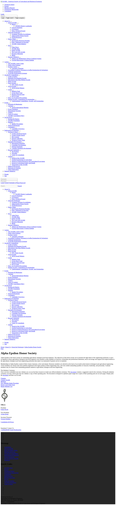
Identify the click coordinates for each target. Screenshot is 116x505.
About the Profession (14, 32)
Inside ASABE (16, 50)
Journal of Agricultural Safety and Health (23, 163)
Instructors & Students (14, 168)
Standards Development (15, 142)
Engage (6, 6)
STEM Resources (17, 37)
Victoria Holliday (6, 419)
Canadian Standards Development (21, 148)
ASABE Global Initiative (19, 44)
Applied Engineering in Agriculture (22, 160)
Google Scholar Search (18, 135)
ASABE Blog (16, 49)
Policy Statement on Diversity (20, 42)
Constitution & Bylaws (7, 422)
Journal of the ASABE (18, 158)
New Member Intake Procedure (10, 383)
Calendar (10, 106)
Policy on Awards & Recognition (17, 98)
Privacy (6, 479)
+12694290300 (5, 430)
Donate (6, 174)
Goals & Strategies (17, 27)
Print (2, 349)
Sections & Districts (13, 119)
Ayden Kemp (4, 414)
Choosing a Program (17, 68)
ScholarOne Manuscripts (11, 9)
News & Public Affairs (10, 450)
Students (10, 122)
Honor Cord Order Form (8, 385)
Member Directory (9, 8)
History (14, 24)
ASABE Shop (8, 468)
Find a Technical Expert (18, 31)
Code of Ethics (8, 484)
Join (5, 176)
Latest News (15, 47)
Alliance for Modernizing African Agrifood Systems (26, 58)
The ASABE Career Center (16, 63)
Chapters (3, 378)
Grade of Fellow (12, 76)
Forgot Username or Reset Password (15, 183)
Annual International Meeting (20, 107)
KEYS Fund (15, 96)
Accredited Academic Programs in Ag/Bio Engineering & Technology (28, 70)
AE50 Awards (12, 86)
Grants (10, 89)
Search (20, 186)
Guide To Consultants (18, 155)
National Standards (17, 146)
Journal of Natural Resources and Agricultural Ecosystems (28, 161)
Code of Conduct (13, 114)
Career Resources (9, 457)
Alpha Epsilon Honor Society (20, 36)
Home (2, 347)
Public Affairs (12, 39)
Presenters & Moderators (15, 104)
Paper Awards (12, 83)
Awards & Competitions (11, 75)
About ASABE (12, 22)
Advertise (14, 153)
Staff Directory (8, 476)
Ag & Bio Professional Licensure (17, 73)
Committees (7, 11)
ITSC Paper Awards (17, 84)
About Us (7, 21)
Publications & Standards (11, 130)
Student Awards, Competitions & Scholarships (21, 99)
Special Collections (17, 138)
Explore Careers (12, 67)
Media (13, 55)
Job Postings (15, 151)
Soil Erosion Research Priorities (21, 40)
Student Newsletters (17, 124)
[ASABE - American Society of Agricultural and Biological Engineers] (21, 1)
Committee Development (19, 145)
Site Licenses (15, 137)
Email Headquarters (15, 430)
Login (2, 14)
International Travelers (14, 111)
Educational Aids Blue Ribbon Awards (19, 80)
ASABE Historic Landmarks (23, 26)
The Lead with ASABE (18, 52)
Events (6, 102)
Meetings (3, 381)
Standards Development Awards (17, 78)
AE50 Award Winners (18, 88)
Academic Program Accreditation (21, 34)
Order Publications (13, 169)
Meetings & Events (9, 452)
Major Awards (12, 81)
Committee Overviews (18, 129)
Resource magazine (13, 150)
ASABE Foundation (14, 120)
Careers (6, 62)
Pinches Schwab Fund (18, 94)
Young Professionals (14, 125)
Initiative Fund (16, 91)
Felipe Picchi (4, 409)
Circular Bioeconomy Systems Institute (23, 60)
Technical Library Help (18, 140)
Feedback (7, 460)
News (9, 45)
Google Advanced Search (19, 133)
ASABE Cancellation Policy (16, 115)
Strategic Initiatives (13, 57)
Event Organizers (13, 109)
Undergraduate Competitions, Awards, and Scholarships (28, 101)
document (73, 372)
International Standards (18, 143)
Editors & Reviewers (14, 166)
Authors (10, 112)
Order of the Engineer (14, 65)
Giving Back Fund (17, 93)
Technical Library (9, 4)
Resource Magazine (17, 53)
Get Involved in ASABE (11, 458)
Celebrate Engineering (14, 71)
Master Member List (6, 386)
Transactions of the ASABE (20, 164)
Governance (15, 29)
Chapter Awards (5, 380)
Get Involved (8, 117)
